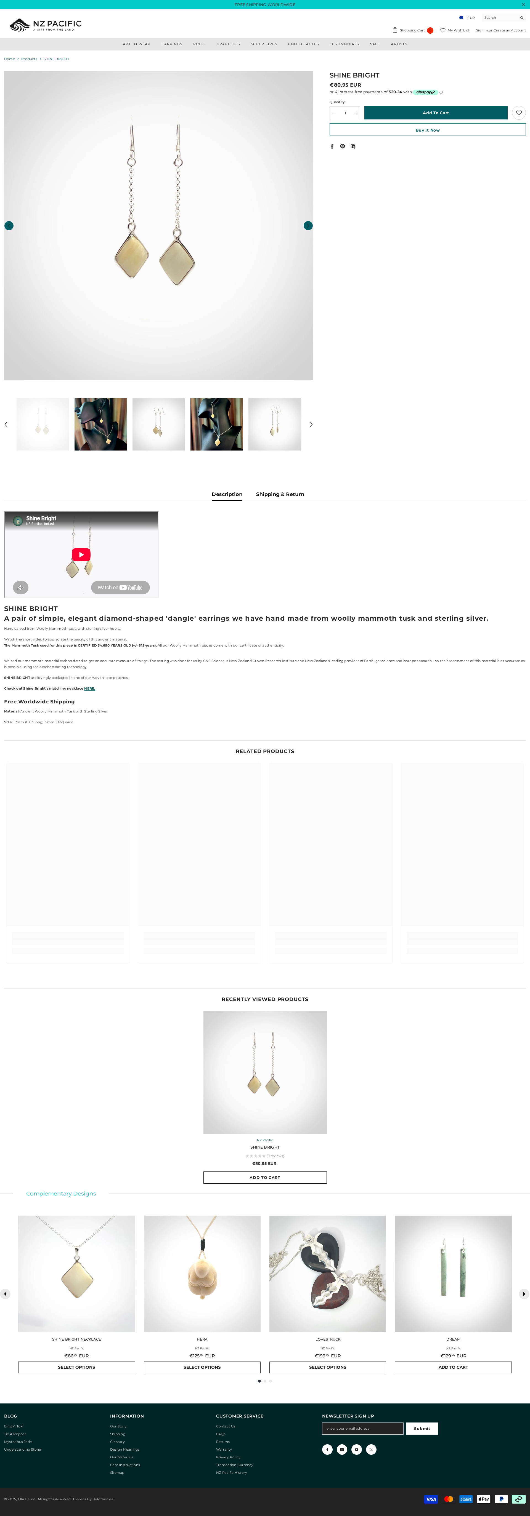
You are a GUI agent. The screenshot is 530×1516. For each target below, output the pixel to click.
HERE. (89, 688)
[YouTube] (356, 1449)
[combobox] (499, 18)
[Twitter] (371, 1449)
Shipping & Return (280, 494)
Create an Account (510, 30)
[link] (68, 942)
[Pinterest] (342, 146)
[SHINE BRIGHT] (265, 1072)
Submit (422, 1428)
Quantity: (338, 102)
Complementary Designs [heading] (61, 1193)
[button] (9, 225)
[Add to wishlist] (519, 113)
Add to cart (436, 112)
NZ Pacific (265, 1140)
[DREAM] (453, 1274)
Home (9, 59)
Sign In (482, 30)
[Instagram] (342, 1449)
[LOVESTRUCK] (327, 1274)
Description (227, 494)
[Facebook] (332, 146)
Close (523, 4)
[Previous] (5, 1294)
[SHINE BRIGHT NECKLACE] (76, 1274)
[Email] (353, 146)
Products (29, 59)
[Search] (504, 18)
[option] (158, 225)
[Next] (524, 1294)
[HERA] (202, 1274)
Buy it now (428, 130)
